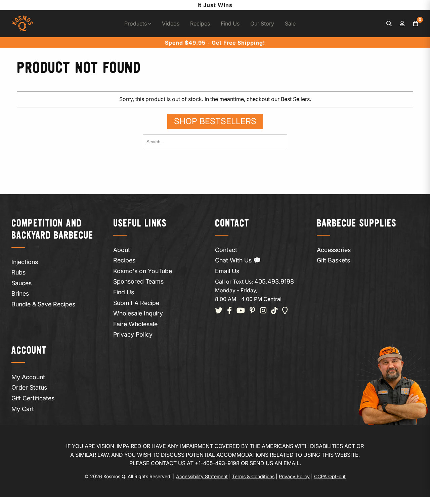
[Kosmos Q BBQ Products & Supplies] (22, 24)
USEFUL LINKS (140, 224)
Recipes (200, 23)
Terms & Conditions (253, 476)
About (121, 249)
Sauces (21, 283)
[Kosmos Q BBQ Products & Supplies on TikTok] (274, 310)
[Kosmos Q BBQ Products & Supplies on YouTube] (240, 310)
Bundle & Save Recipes (43, 304)
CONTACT (232, 224)
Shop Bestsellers (215, 121)
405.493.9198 (274, 281)
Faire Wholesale (135, 324)
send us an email (275, 463)
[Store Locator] (285, 310)
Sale (290, 23)
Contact (226, 249)
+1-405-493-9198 (217, 463)
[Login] (402, 24)
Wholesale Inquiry (138, 313)
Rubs (18, 272)
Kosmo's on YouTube (142, 271)
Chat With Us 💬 (238, 260)
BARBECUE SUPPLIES (356, 224)
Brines (20, 293)
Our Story (262, 23)
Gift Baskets (333, 260)
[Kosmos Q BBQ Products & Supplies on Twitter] (218, 310)
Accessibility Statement (202, 476)
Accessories (334, 249)
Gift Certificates (32, 398)
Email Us (227, 271)
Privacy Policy (133, 334)
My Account (28, 377)
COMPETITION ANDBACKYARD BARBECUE (52, 230)
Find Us (230, 23)
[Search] (389, 24)
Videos (170, 23)
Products (136, 23)
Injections (24, 261)
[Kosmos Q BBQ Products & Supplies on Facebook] (229, 310)
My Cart (22, 408)
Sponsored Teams (138, 281)
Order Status (29, 387)
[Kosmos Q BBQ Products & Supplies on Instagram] (263, 310)
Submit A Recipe (136, 302)
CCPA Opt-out (330, 476)
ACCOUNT (29, 351)
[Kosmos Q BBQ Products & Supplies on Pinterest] (252, 310)
